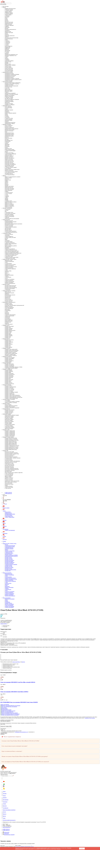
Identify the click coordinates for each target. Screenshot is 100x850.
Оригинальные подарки (10, 546)
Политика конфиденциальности (9, 820)
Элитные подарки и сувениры (11, 564)
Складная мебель (8, 576)
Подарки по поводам (9, 563)
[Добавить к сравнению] (2, 615)
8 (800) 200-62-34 (8, 493)
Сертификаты (5, 807)
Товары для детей (8, 551)
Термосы (7, 588)
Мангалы (7, 584)
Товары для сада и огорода (10, 577)
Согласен (82, 848)
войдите (23, 661)
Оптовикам (5, 801)
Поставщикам (5, 799)
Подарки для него (8, 558)
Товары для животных (9, 574)
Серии (4, 818)
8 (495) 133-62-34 (8, 492)
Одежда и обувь (8, 583)
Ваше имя (2, 845)
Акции (4, 791)
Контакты (5, 805)
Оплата (4, 795)
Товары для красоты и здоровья (11, 554)
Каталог (4, 811)
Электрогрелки (8, 589)
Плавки (6, 600)
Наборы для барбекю (9, 594)
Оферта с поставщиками (10, 530)
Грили (6, 585)
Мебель (6, 549)
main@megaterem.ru (6, 827)
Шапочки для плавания (9, 598)
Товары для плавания (4, 704)
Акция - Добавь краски (9, 517)
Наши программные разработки (9, 809)
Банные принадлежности (10, 595)
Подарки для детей (9, 559)
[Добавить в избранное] (1, 615)
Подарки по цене (8, 568)
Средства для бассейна (9, 593)
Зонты (6, 590)
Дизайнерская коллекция (10, 545)
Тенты (6, 575)
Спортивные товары (9, 552)
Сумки (6, 582)
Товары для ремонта (9, 592)
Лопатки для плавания (9, 606)
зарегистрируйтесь (16, 661)
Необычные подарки (9, 567)
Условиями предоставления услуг (21, 731)
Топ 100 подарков (8, 515)
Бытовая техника (8, 553)
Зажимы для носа (8, 603)
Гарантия (4, 797)
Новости (4, 813)
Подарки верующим (9, 561)
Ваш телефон (18, 845)
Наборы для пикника (9, 587)
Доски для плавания (9, 605)
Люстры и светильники (9, 550)
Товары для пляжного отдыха (11, 579)
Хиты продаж (8, 511)
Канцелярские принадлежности (11, 556)
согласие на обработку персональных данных (25, 846)
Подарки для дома (8, 566)
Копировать (9, 620)
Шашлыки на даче (8, 573)
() (6, 832)
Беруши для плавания (9, 604)
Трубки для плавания (9, 607)
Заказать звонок (3, 623)
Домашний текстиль (9, 547)
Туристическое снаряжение (10, 581)
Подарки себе (7, 570)
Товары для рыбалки (9, 580)
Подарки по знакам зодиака (10, 569)
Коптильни (7, 586)
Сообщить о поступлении (90, 717)
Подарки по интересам (9, 560)
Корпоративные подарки (10, 513)
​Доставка (4, 793)
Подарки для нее (8, 557)
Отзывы (4, 803)
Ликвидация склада (9, 516)
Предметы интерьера (9, 548)
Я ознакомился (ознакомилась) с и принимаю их (18, 731)
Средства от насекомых (9, 591)
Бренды (4, 816)
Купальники (7, 602)
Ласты (6, 599)
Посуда (6, 544)
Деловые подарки (8, 565)
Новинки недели (8, 512)
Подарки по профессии (9, 562)
